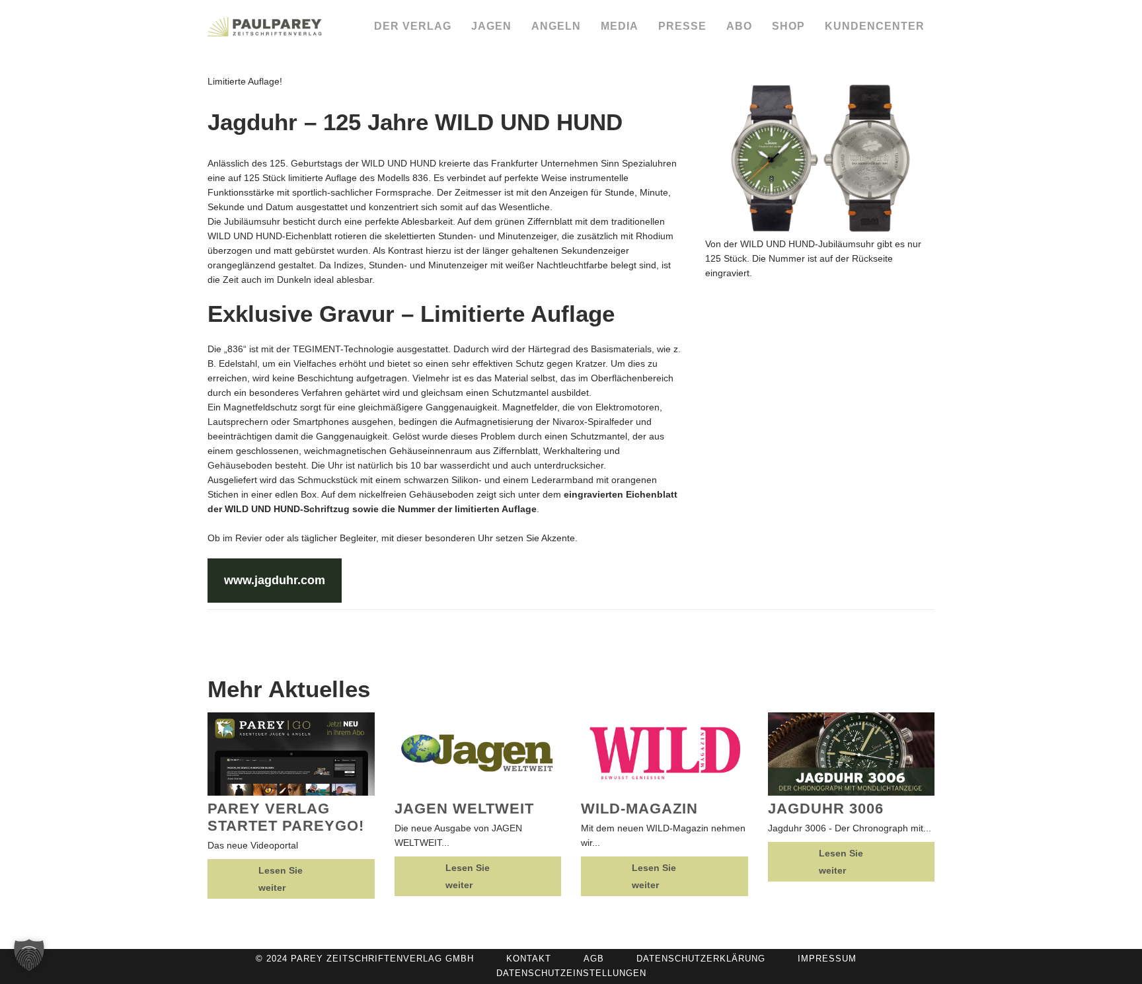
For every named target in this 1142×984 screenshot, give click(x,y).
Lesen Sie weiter (280, 879)
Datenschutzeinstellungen (571, 973)
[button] (29, 955)
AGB (594, 959)
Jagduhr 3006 (826, 808)
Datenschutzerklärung (700, 959)
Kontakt (528, 959)
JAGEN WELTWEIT (464, 808)
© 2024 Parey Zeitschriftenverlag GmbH (365, 959)
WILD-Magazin (639, 808)
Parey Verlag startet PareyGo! (286, 817)
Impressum (827, 959)
